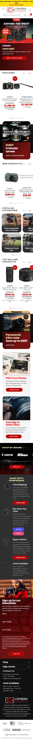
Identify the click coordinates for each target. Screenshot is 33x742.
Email (4, 614)
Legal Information (11, 735)
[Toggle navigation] (3, 8)
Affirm (18, 529)
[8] (22, 203)
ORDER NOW (14, 390)
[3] (14, 118)
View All (16, 467)
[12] (26, 461)
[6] (19, 203)
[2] (8, 461)
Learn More (20, 503)
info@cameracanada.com (12, 678)
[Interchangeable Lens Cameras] (11, 223)
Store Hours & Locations (11, 674)
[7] (21, 118)
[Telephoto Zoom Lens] (11, 243)
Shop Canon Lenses (14, 58)
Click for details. (16, 5)
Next (29, 73)
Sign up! (16, 654)
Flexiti (18, 533)
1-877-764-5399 (8, 676)
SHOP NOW (13, 436)
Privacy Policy (23, 735)
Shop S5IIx (10, 345)
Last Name (6, 630)
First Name (6, 622)
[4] (16, 118)
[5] (18, 118)
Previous (24, 73)
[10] (22, 461)
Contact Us (8, 671)
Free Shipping (20, 484)
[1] (11, 118)
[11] (24, 461)
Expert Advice (20, 539)
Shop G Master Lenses (15, 156)
